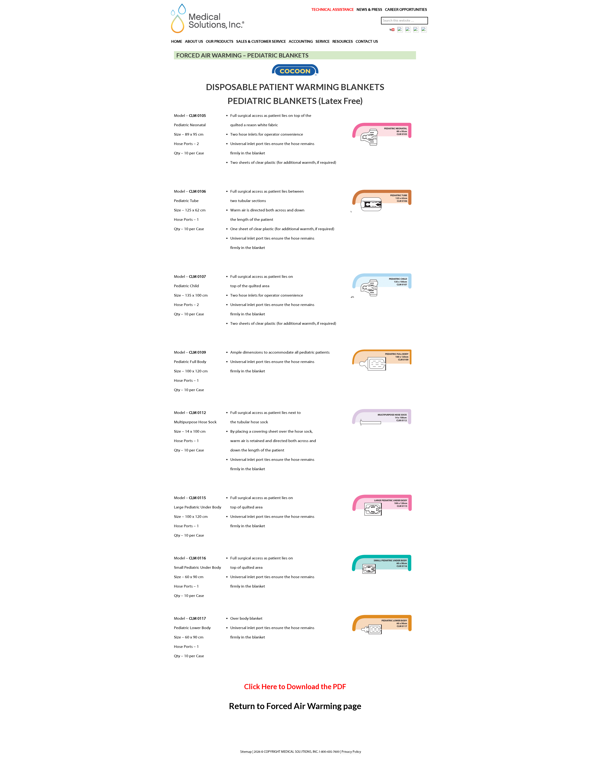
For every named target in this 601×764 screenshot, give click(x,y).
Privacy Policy (351, 752)
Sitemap (246, 752)
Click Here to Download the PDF (295, 686)
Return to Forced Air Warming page (295, 706)
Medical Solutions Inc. (206, 19)
